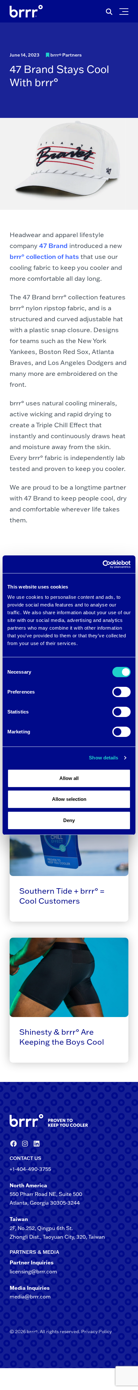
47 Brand (53, 245)
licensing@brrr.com (33, 1271)
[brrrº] (69, 1120)
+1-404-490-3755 (30, 1169)
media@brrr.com (30, 1296)
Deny (69, 820)
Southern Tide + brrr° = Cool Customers (61, 896)
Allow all (69, 778)
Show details (103, 757)
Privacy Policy (96, 1331)
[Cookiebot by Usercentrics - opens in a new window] (102, 564)
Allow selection (69, 799)
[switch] (121, 692)
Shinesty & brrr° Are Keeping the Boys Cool (61, 1037)
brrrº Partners (66, 55)
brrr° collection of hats (44, 256)
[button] (125, 10)
